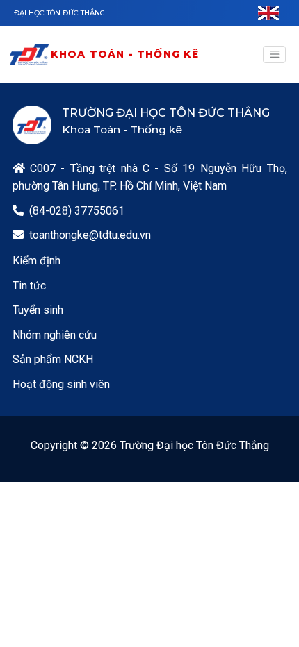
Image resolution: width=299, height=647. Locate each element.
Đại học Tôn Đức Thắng (59, 12)
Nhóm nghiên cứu (55, 335)
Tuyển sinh (38, 310)
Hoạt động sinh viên (61, 384)
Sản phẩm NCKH (53, 359)
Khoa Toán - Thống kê (125, 54)
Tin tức (29, 285)
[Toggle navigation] (274, 55)
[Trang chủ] (29, 54)
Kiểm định (36, 260)
